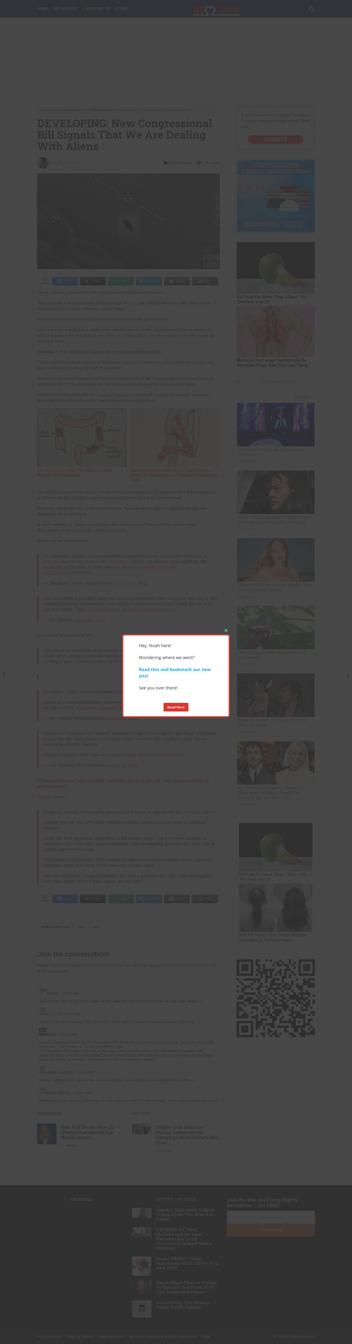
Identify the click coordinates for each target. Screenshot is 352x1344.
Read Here (176, 707)
